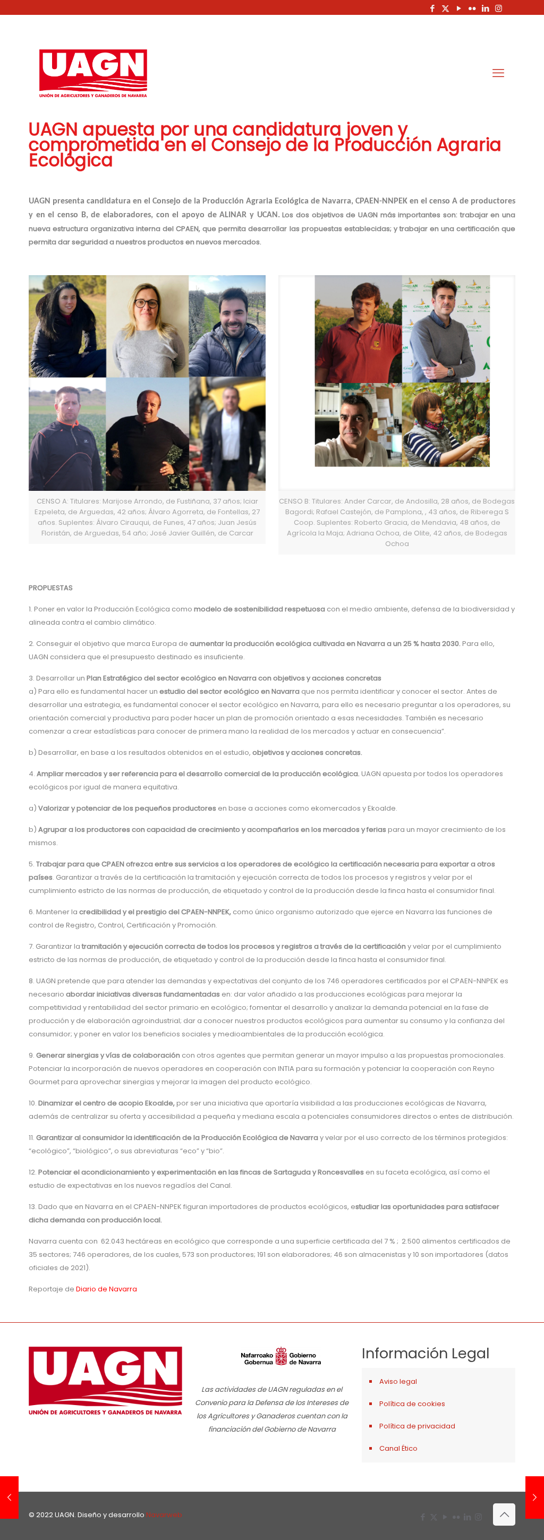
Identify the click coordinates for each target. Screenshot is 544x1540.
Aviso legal (398, 1381)
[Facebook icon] (432, 8)
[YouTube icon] (459, 8)
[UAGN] (93, 73)
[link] (147, 409)
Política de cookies (412, 1404)
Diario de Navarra (106, 1289)
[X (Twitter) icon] (445, 8)
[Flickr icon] (472, 8)
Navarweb (164, 1515)
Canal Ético (398, 1448)
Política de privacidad (417, 1426)
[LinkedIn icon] (485, 8)
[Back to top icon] (504, 1514)
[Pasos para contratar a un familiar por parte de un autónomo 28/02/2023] (9, 1497)
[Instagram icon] (499, 8)
